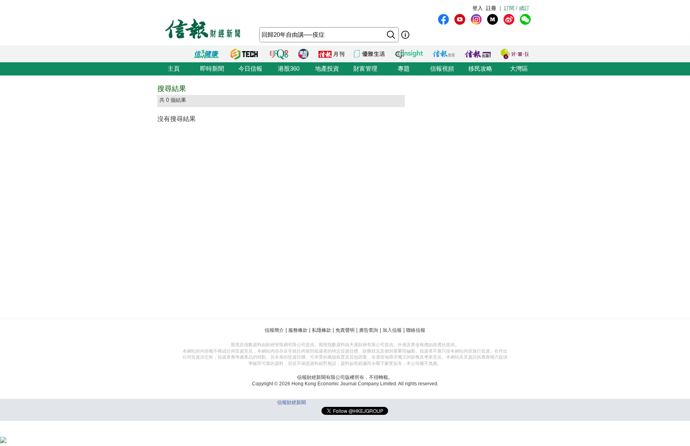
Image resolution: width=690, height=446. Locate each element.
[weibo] (509, 19)
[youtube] (459, 19)
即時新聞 (212, 68)
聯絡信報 (415, 330)
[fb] (443, 19)
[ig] (476, 19)
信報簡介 (274, 330)
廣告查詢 (368, 330)
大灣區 (519, 68)
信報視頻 (442, 68)
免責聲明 (345, 330)
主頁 (174, 68)
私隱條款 (321, 330)
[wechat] (525, 19)
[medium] (492, 19)
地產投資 (327, 68)
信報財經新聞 (291, 402)
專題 (404, 68)
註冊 (491, 8)
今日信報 (250, 68)
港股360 (288, 68)
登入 (477, 8)
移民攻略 (480, 68)
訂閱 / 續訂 (516, 8)
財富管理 (365, 68)
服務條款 (297, 330)
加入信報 (392, 330)
